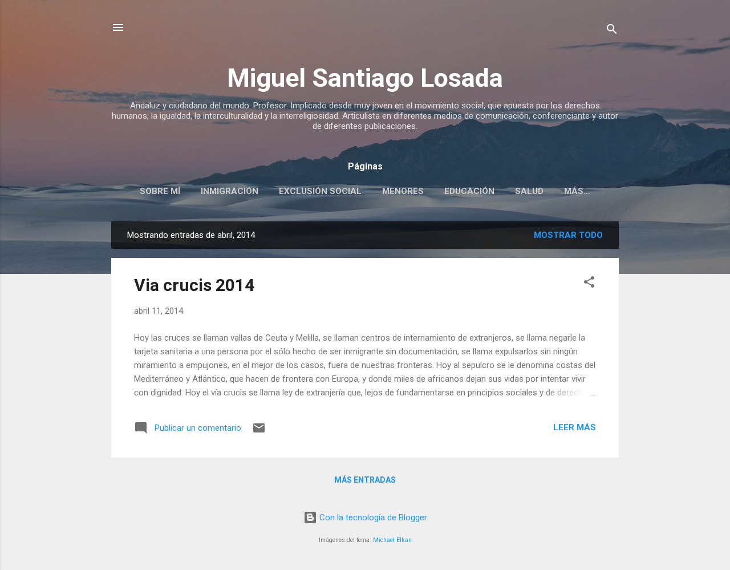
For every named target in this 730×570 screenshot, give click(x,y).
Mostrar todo (568, 235)
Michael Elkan (392, 540)
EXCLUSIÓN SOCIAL (320, 191)
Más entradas (365, 479)
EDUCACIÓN (469, 191)
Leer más (574, 427)
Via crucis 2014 (194, 285)
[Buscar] (612, 31)
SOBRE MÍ (160, 191)
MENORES (403, 191)
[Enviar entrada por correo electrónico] (259, 432)
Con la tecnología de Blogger (372, 517)
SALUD (529, 191)
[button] (589, 284)
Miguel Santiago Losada (365, 78)
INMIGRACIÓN (229, 191)
